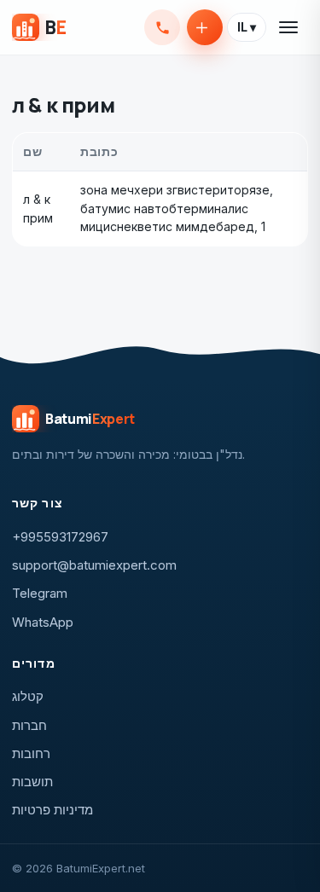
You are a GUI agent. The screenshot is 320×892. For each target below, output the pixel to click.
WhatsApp (42, 622)
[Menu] (289, 27)
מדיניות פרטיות (52, 810)
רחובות (31, 753)
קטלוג (28, 696)
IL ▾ (246, 27)
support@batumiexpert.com (94, 565)
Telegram (39, 593)
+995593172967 (162, 27)
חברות (29, 725)
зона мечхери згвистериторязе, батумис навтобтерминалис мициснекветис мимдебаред (176, 208)
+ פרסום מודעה (205, 27)
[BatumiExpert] (39, 27)
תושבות (32, 781)
